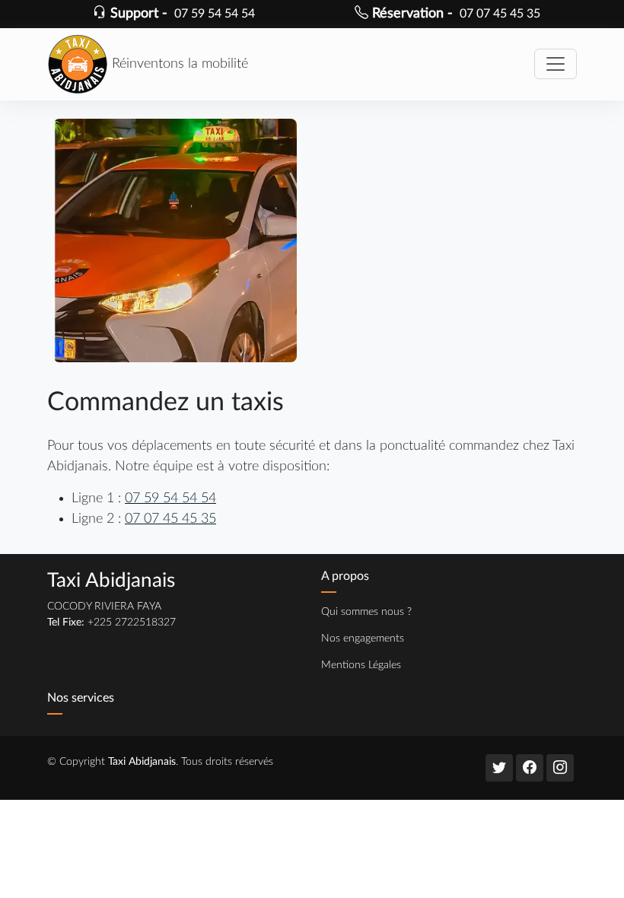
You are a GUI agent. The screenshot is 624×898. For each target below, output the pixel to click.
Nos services (80, 698)
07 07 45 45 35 (170, 518)
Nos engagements (362, 638)
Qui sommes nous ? (366, 612)
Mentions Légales (361, 665)
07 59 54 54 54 (170, 498)
